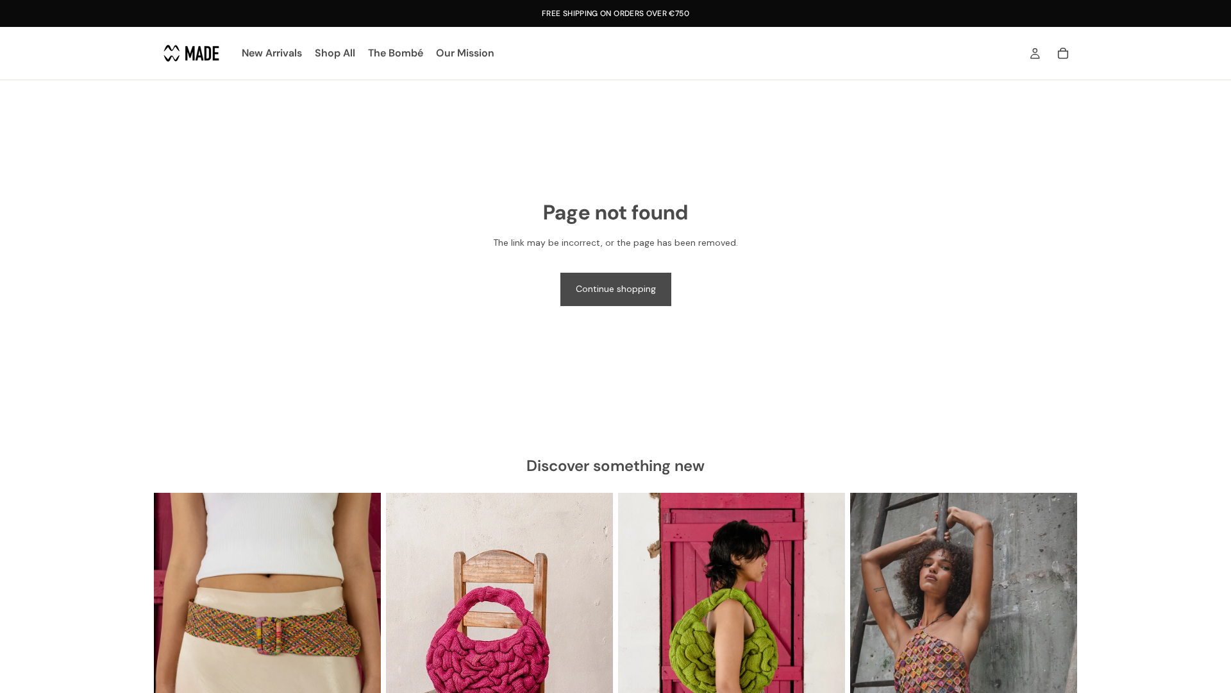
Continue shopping (616, 289)
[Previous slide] (173, 634)
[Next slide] (361, 634)
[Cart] (1063, 53)
